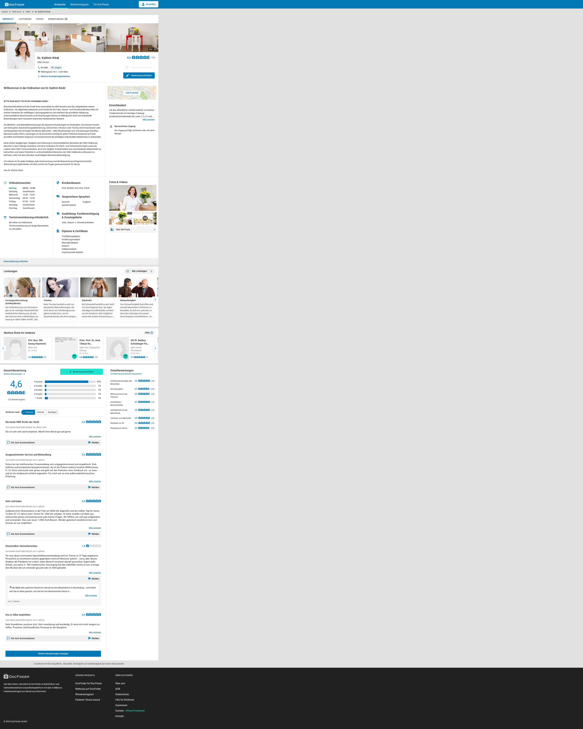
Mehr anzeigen (149, 119)
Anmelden (151, 4)
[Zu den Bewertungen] (141, 57)
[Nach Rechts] (155, 299)
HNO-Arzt (16, 11)
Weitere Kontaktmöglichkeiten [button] (55, 76)
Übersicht (8, 19)
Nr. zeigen (56, 67)
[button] (3, 348)
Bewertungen (57, 19)
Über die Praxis (123, 229)
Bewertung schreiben (141, 75)
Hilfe (147, 332)
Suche (5, 11)
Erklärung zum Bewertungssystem (127, 374)
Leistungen (25, 19)
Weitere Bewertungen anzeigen (53, 653)
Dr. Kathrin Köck (42, 11)
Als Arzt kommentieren (23, 442)
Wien (28, 11)
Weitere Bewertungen (13, 374)
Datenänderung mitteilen (16, 261)
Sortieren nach (13, 412)
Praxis (39, 19)
